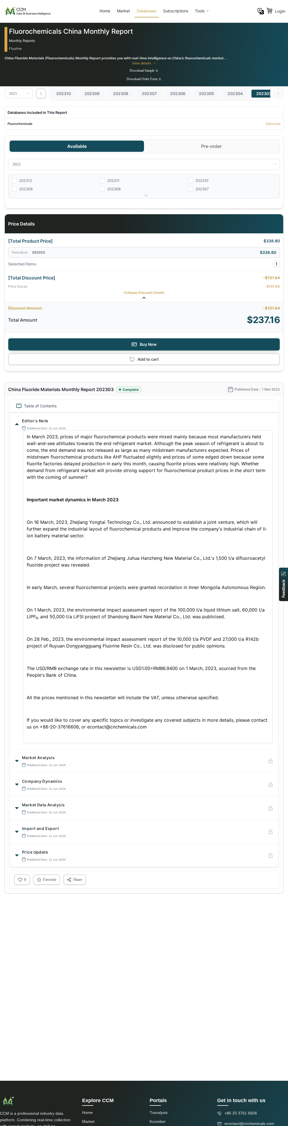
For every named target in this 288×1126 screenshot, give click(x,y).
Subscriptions (175, 10)
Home (105, 10)
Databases (146, 10)
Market (123, 10)
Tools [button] (199, 10)
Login (280, 11)
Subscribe (273, 124)
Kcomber (158, 1121)
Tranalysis (159, 1112)
